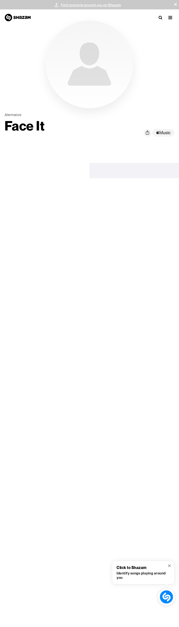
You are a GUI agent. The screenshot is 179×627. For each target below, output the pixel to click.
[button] (175, 4)
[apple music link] (163, 133)
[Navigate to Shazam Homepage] (18, 17)
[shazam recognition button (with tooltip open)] (166, 597)
